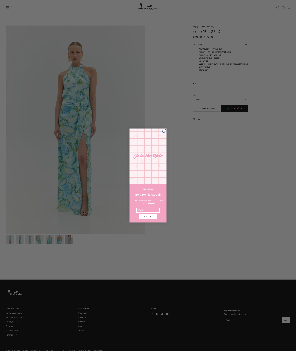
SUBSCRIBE (148, 217)
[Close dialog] (164, 131)
